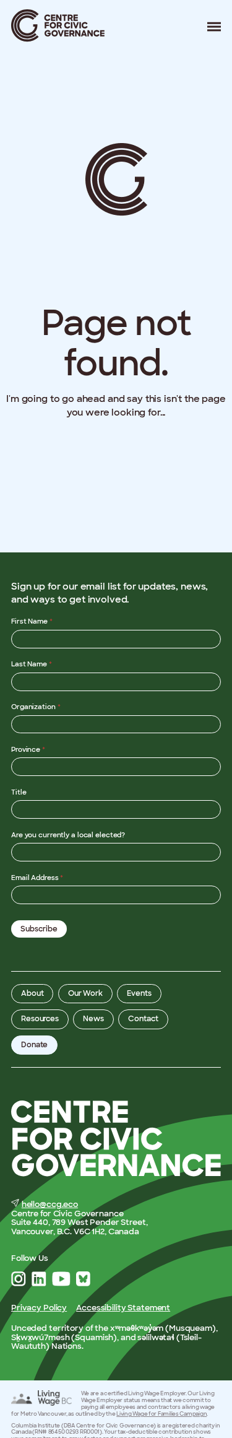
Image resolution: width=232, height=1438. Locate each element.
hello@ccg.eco (50, 1204)
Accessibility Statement (123, 1307)
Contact (143, 1019)
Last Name (31, 664)
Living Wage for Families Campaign (161, 1414)
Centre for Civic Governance (58, 25)
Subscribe (39, 929)
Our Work (85, 993)
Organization (36, 706)
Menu (209, 26)
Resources (40, 1019)
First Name (32, 621)
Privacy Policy (39, 1307)
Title (18, 792)
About (32, 993)
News (93, 1019)
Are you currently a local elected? (68, 834)
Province (28, 749)
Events (139, 993)
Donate (34, 1045)
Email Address (37, 877)
